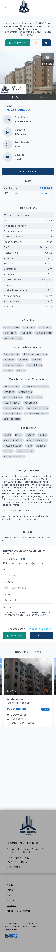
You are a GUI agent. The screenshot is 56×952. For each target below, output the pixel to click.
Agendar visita (28, 171)
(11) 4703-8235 (19, 862)
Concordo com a (28, 628)
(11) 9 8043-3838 (15, 559)
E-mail (41, 635)
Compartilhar (19, 42)
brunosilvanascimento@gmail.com (25, 563)
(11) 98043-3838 (20, 858)
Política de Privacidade (38, 628)
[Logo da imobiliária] (28, 825)
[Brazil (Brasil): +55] (7, 588)
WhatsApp (16, 635)
